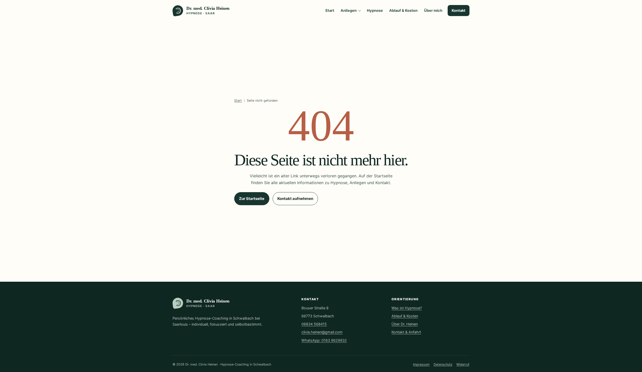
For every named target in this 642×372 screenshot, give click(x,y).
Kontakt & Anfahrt (406, 332)
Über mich (433, 10)
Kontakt (458, 10)
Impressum (421, 364)
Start (329, 10)
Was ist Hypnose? (406, 308)
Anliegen (349, 10)
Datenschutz (443, 364)
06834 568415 (314, 324)
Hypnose (375, 10)
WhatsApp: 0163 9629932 (324, 340)
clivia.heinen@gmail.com (322, 332)
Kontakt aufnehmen (295, 198)
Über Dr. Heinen (404, 324)
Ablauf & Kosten (403, 10)
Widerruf (462, 364)
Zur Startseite (251, 198)
